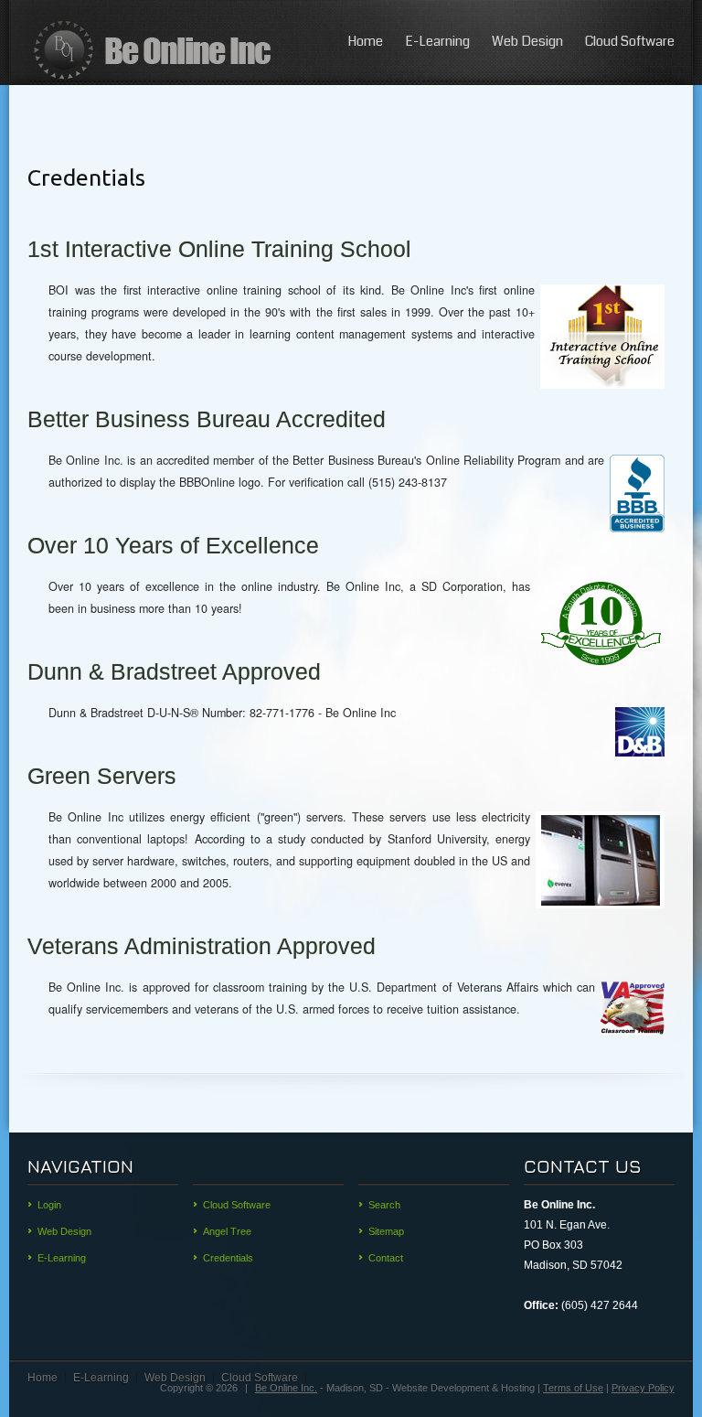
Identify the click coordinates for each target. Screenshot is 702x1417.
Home (365, 41)
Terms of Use (573, 1387)
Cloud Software (630, 41)
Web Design (527, 41)
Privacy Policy (643, 1387)
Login (49, 1204)
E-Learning (437, 41)
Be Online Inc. (286, 1387)
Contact (385, 1257)
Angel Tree (227, 1231)
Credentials (228, 1257)
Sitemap (386, 1231)
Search (384, 1204)
